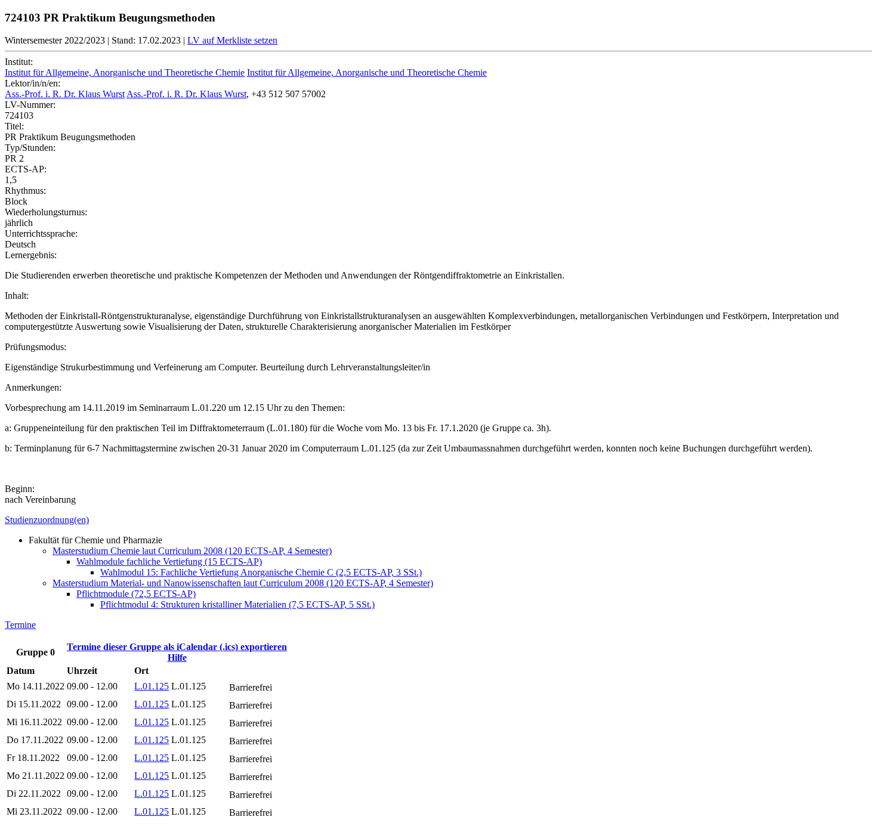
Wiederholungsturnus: (46, 212)
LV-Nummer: (30, 105)
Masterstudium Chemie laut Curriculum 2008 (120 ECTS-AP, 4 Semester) (192, 551)
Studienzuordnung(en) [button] (47, 520)
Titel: (14, 126)
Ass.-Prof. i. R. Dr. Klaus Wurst (65, 94)
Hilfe (177, 657)
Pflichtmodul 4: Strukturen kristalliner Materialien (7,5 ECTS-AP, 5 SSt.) (237, 604)
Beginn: (20, 489)
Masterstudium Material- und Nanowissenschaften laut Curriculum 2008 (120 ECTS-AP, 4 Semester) (243, 583)
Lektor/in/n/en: (32, 83)
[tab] (438, 520)
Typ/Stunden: (30, 148)
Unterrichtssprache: (41, 233)
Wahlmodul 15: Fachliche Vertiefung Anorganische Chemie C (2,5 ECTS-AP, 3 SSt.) (261, 572)
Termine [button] (20, 625)
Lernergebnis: (31, 255)
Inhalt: (17, 295)
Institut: (19, 62)
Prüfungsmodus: (35, 347)
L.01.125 (151, 686)
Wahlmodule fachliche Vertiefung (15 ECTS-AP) (169, 561)
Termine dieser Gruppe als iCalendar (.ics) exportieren (177, 647)
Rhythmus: (25, 190)
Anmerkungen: (33, 387)
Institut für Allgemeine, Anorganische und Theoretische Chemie (125, 72)
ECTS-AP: (26, 169)
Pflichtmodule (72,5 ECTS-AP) (136, 594)
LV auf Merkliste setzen (232, 40)
